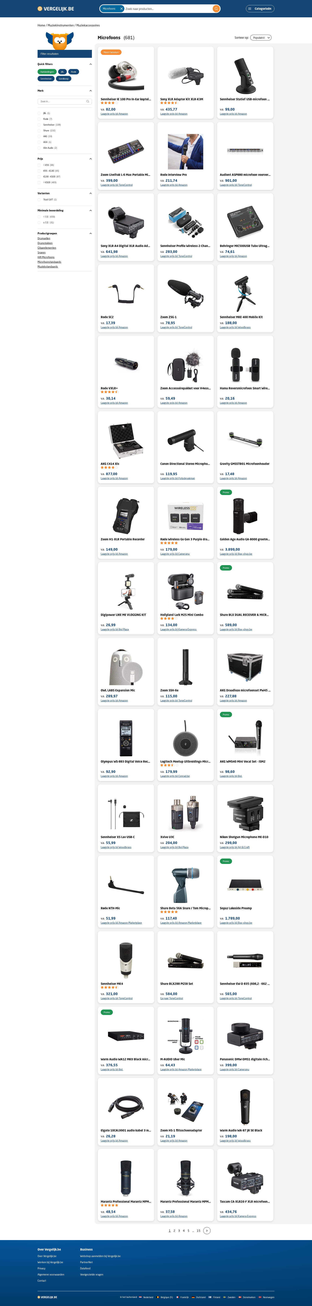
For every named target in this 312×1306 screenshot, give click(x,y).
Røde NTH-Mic (110, 908)
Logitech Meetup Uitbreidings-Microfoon (185, 761)
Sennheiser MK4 (112, 984)
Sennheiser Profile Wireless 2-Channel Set (185, 246)
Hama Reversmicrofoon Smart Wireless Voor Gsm (245, 388)
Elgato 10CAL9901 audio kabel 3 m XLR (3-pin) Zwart (126, 1130)
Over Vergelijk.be (47, 1256)
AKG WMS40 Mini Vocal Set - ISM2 (242, 761)
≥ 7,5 (48, 222)
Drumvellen (44, 238)
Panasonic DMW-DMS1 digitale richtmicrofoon (245, 1059)
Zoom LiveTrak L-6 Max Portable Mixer (126, 175)
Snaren (42, 252)
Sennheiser (52, 124)
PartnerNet (86, 1262)
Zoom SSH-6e (169, 690)
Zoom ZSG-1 (168, 317)
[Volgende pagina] (207, 1230)
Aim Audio (50, 148)
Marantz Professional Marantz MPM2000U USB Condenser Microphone (185, 1201)
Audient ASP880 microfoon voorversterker (245, 175)
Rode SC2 (107, 317)
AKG (47, 136)
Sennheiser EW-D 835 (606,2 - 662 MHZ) (245, 984)
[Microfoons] (121, 8)
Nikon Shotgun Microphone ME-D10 (244, 837)
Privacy (41, 1268)
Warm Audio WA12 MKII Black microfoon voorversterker (126, 1059)
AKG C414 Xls (110, 464)
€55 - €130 (51, 170)
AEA (47, 142)
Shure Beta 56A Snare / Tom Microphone (185, 908)
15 (198, 1230)
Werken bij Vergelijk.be (50, 1262)
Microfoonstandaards (49, 261)
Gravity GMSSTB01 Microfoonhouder (244, 464)
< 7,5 (49, 216)
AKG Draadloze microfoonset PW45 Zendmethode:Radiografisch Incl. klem (245, 690)
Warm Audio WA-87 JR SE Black (241, 1130)
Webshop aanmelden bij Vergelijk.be (100, 1256)
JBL (46, 113)
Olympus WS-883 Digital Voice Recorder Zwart (126, 761)
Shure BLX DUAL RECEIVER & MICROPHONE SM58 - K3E (245, 615)
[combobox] (160, 8)
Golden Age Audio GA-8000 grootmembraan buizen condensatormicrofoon (245, 539)
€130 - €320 (51, 176)
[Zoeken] (216, 8)
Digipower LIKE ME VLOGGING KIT (123, 615)
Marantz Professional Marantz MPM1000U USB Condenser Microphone (126, 1201)
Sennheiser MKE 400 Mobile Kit (241, 317)
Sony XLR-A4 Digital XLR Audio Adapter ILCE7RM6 (126, 246)
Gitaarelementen (47, 247)
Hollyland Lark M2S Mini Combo (181, 615)
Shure (49, 130)
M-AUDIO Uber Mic (172, 1059)
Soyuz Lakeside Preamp (236, 908)
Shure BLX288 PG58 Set (176, 984)
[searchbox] (65, 101)
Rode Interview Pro (173, 175)
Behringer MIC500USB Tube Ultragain (245, 246)
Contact (42, 1280)
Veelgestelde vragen (91, 1274)
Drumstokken (45, 243)
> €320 (50, 182)
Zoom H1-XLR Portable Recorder (123, 539)
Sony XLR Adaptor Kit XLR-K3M (181, 99)
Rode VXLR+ (109, 388)
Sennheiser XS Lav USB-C (118, 837)
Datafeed (85, 1268)
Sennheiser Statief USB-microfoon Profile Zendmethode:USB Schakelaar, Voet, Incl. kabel (245, 99)
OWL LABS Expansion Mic (118, 690)
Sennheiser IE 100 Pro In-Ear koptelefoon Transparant (126, 99)
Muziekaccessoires (88, 25)
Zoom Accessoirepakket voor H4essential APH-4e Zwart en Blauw (185, 388)
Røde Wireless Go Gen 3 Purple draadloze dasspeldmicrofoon (185, 539)
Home (41, 25)
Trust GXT (50, 199)
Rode (47, 119)
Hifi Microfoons (46, 257)
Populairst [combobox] (259, 37)
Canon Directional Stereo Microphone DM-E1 (185, 464)
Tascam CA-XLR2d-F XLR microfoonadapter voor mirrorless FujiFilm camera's (245, 1201)
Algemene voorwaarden (51, 1274)
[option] (47, 71)
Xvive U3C (167, 837)
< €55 (48, 165)
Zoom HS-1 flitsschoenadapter (181, 1130)
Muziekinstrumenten (61, 25)
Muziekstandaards (48, 266)
